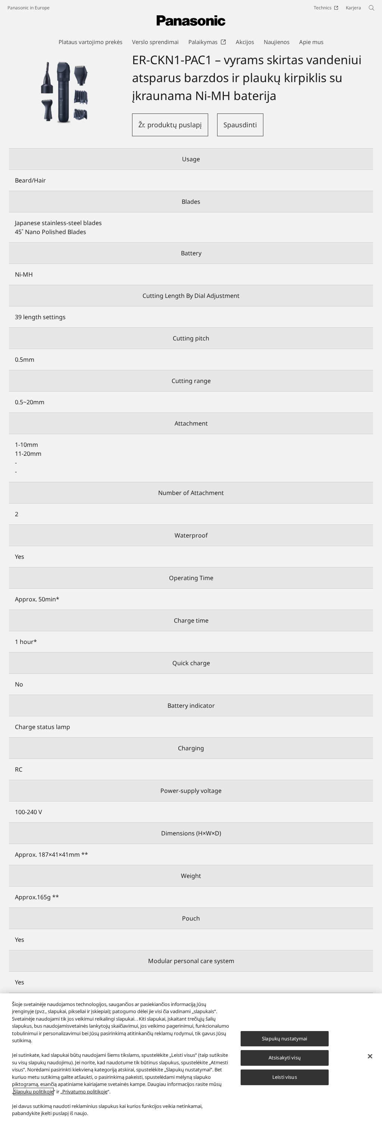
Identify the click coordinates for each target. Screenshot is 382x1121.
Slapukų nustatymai (284, 1038)
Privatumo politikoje (84, 1091)
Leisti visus (284, 1077)
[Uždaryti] (370, 1056)
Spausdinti (240, 124)
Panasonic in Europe (28, 7)
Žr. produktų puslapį (170, 124)
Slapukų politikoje (33, 1091)
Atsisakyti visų (285, 1058)
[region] (191, 1057)
